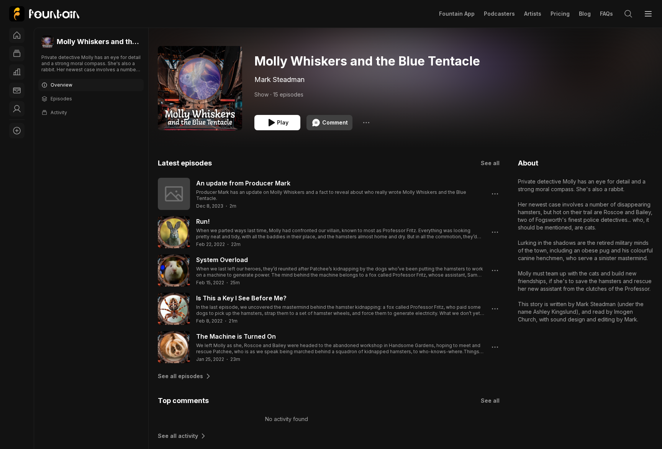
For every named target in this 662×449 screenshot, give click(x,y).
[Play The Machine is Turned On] (174, 347)
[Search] (628, 14)
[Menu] (648, 13)
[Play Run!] (174, 232)
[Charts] (17, 72)
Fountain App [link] (457, 13)
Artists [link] (532, 13)
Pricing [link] (560, 13)
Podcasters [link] (499, 13)
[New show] (17, 130)
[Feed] (17, 53)
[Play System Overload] (174, 270)
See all (490, 163)
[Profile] (17, 108)
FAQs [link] (606, 13)
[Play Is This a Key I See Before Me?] (174, 309)
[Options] (366, 122)
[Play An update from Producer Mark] (174, 194)
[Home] (17, 35)
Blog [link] (585, 13)
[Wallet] (17, 90)
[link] (44, 13)
